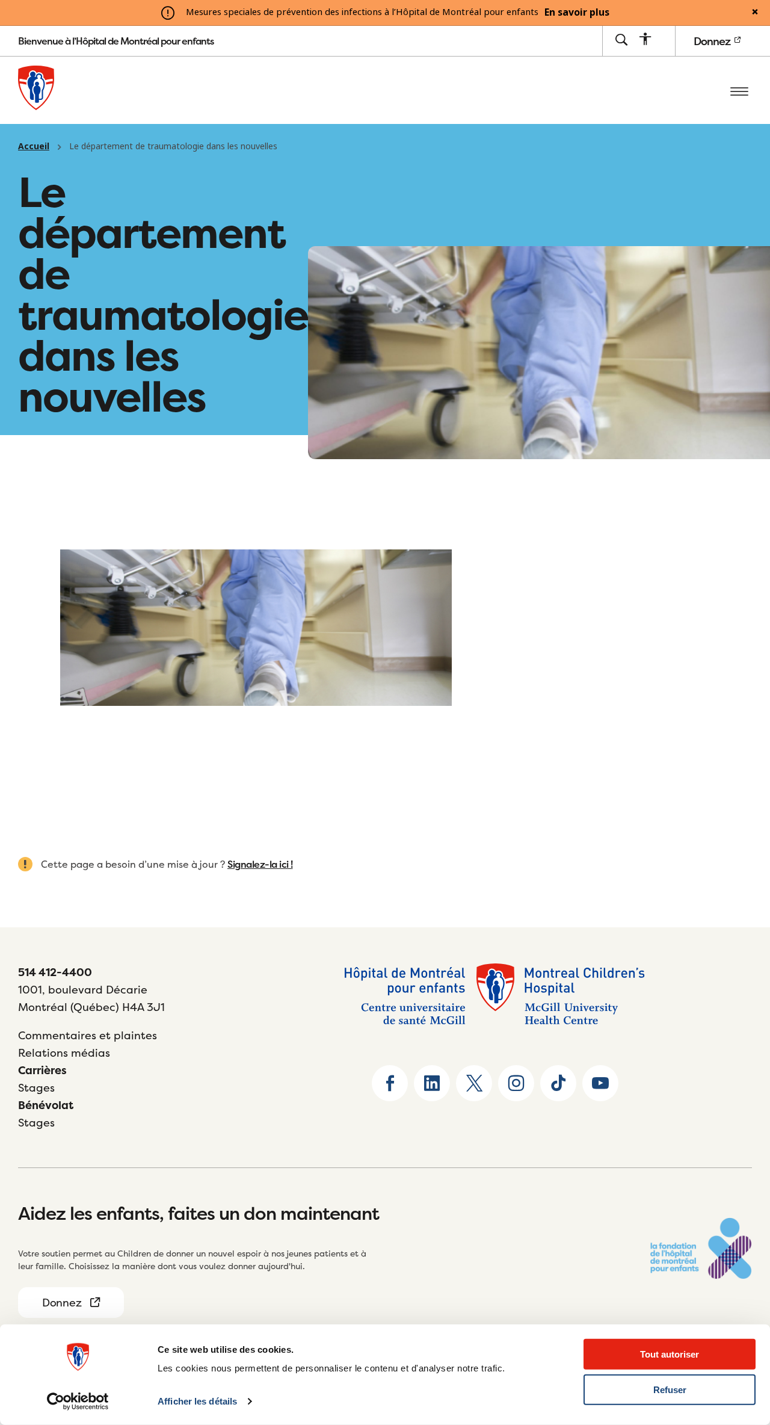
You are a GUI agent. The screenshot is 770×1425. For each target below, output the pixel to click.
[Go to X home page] (474, 1083)
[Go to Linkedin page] (432, 1083)
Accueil (33, 146)
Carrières (42, 1070)
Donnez (713, 41)
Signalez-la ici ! (260, 864)
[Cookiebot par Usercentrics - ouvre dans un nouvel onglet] (78, 1402)
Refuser (669, 1390)
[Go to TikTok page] (558, 1083)
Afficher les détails (197, 1401)
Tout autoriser (669, 1354)
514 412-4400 (55, 972)
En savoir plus (576, 13)
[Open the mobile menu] (739, 90)
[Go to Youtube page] (600, 1083)
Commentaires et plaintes (87, 1035)
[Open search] (621, 40)
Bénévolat (45, 1105)
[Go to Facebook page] (390, 1083)
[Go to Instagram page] (516, 1083)
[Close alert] (755, 12)
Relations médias (64, 1052)
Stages (36, 1087)
